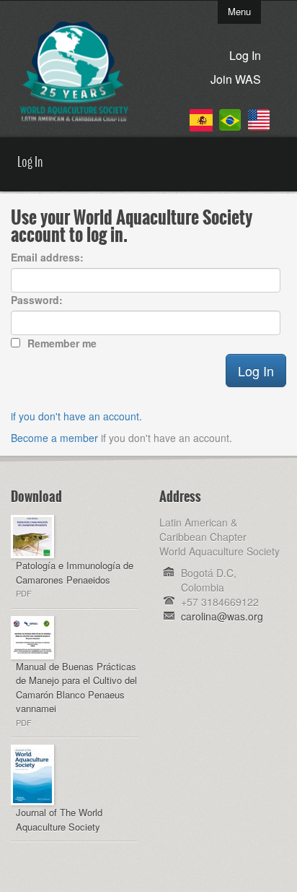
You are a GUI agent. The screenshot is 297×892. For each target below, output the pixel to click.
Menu (239, 11)
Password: (37, 300)
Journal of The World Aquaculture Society (59, 819)
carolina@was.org (222, 616)
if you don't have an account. (76, 416)
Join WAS (235, 79)
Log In (245, 55)
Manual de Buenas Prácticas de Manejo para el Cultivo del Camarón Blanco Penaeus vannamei (76, 687)
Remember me (62, 343)
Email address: (47, 257)
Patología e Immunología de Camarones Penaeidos (74, 572)
